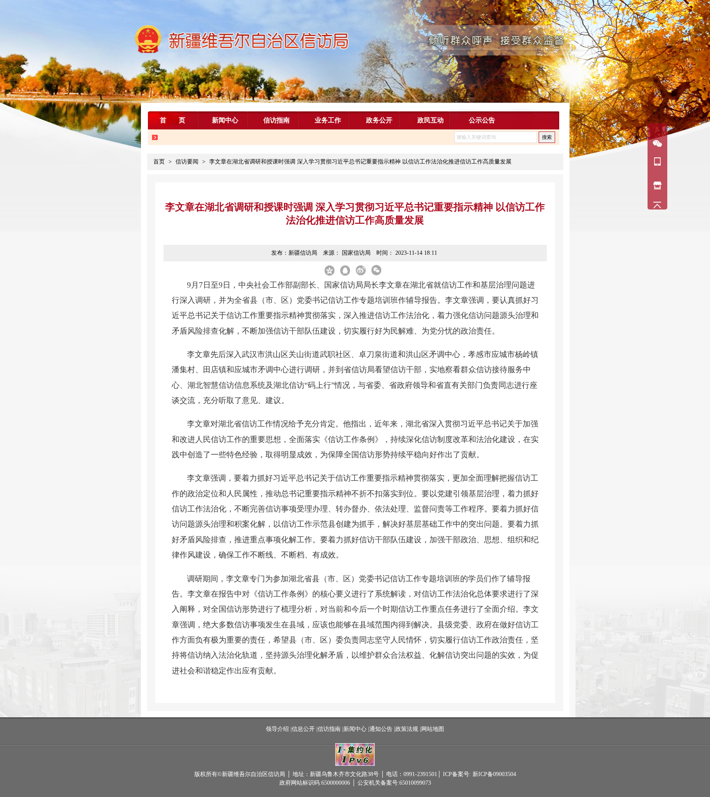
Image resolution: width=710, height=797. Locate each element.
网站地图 (432, 729)
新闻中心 (355, 729)
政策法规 (406, 729)
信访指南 (329, 729)
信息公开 (303, 729)
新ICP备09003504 (494, 774)
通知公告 (380, 729)
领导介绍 (278, 729)
